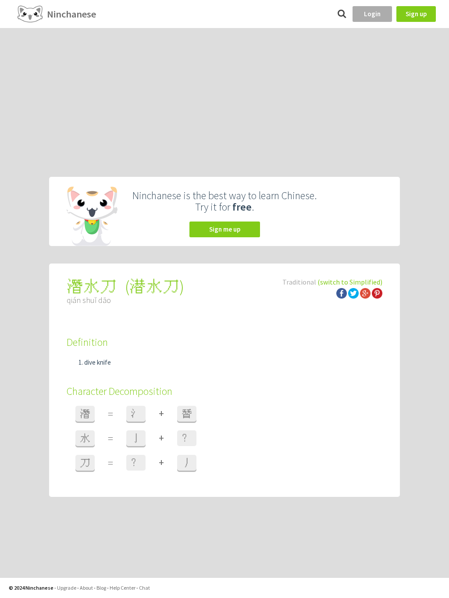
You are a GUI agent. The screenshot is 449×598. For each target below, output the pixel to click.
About (86, 587)
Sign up (416, 14)
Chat (144, 587)
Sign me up (224, 229)
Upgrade (66, 587)
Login (372, 14)
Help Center (122, 587)
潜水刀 (154, 286)
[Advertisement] (224, 93)
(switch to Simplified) (349, 282)
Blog (101, 587)
